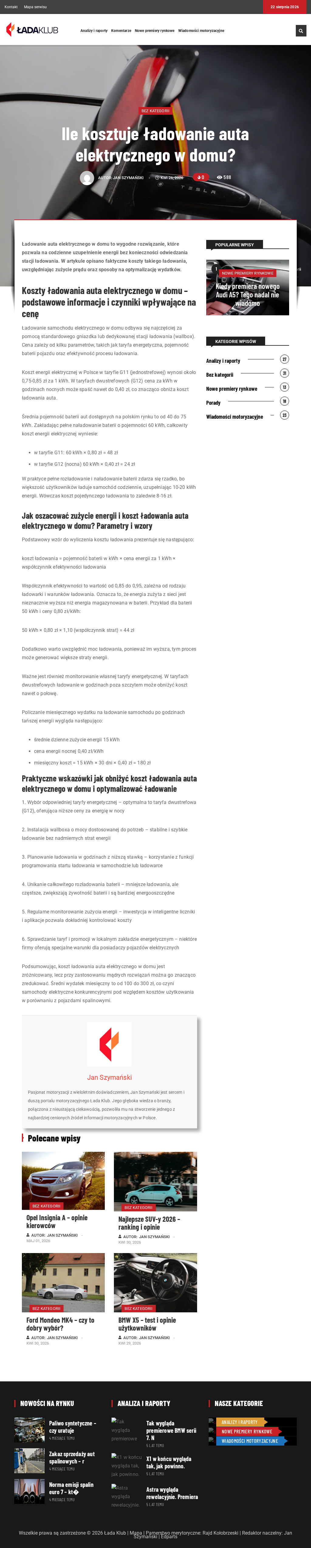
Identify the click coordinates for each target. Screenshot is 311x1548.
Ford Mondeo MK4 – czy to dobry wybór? (60, 1323)
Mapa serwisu (35, 7)
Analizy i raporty (94, 31)
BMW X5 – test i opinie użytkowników (147, 1323)
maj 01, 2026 (38, 1241)
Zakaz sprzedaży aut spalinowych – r (72, 1457)
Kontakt (11, 7)
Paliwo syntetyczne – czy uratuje (72, 1426)
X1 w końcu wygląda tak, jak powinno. (169, 1462)
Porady (213, 402)
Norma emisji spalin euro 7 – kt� (71, 1488)
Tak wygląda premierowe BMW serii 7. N (171, 1430)
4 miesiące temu (62, 1438)
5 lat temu (155, 1445)
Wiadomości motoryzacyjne (201, 31)
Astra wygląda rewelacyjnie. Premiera (172, 1493)
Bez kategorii (155, 111)
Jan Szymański (128, 177)
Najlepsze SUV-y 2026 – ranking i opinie (149, 1222)
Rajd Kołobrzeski (220, 1533)
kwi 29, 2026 (129, 1343)
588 (227, 177)
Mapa (136, 1533)
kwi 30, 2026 (129, 1242)
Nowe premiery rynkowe (155, 31)
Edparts (169, 1536)
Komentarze (121, 31)
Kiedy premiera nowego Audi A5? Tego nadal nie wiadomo (248, 294)
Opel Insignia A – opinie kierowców (56, 1221)
